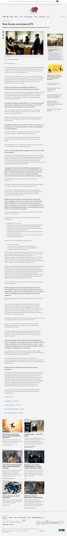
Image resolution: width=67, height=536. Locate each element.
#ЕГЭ (6, 412)
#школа (16, 412)
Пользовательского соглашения (49, 1)
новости (16, 16)
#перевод (4, 478)
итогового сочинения (27, 92)
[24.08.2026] (34, 451)
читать (21, 16)
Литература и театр (28, 449)
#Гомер (7, 478)
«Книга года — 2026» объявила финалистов (53, 110)
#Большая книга (27, 446)
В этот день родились (52, 47)
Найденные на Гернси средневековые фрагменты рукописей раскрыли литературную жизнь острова (54, 103)
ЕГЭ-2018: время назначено (11, 409)
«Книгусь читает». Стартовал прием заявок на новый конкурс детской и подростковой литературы (54, 77)
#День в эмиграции (5, 505)
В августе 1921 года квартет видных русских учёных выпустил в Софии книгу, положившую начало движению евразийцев (12, 501)
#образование (10, 412)
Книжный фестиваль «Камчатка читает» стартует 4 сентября (54, 89)
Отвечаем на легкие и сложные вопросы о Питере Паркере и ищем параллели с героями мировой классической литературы (12, 441)
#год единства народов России (30, 507)
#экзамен (20, 412)
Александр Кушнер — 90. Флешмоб (54, 50)
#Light (10, 478)
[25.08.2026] (12, 420)
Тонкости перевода (8, 449)
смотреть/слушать (28, 16)
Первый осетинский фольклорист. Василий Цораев (33, 496)
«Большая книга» (27, 419)
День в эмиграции (5, 480)
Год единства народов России (29, 480)
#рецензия (31, 447)
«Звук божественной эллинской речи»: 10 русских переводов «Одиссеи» (12, 466)
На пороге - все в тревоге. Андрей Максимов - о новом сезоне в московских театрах (33, 466)
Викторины (4, 419)
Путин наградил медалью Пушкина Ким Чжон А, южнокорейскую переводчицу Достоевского (55, 96)
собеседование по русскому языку (18, 212)
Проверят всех (8, 401)
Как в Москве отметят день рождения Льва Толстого (54, 83)
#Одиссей (13, 478)
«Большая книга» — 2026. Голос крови (33, 435)
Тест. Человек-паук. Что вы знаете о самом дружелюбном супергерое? (11, 435)
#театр (25, 478)
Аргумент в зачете (9, 405)
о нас (48, 16)
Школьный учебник (9, 298)
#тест (3, 444)
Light (3, 449)
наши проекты (42, 16)
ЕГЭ (26, 137)
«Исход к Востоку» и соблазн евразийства (11, 496)
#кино (6, 444)
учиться (35, 16)
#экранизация (9, 444)
